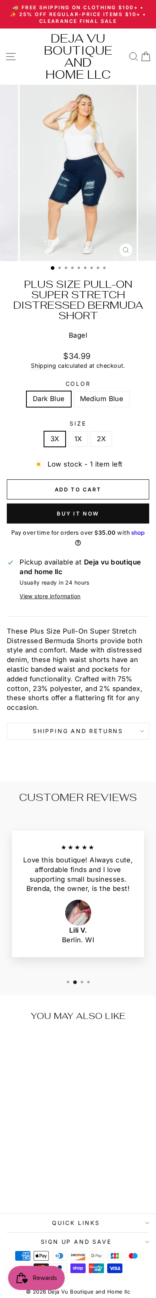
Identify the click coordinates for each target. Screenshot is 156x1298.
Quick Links (76, 1222)
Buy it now (78, 513)
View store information (50, 596)
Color (78, 383)
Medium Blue (102, 399)
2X (101, 439)
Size (78, 423)
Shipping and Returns (78, 730)
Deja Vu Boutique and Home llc (78, 56)
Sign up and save (76, 1241)
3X (54, 439)
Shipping (43, 365)
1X (78, 439)
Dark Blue (49, 399)
